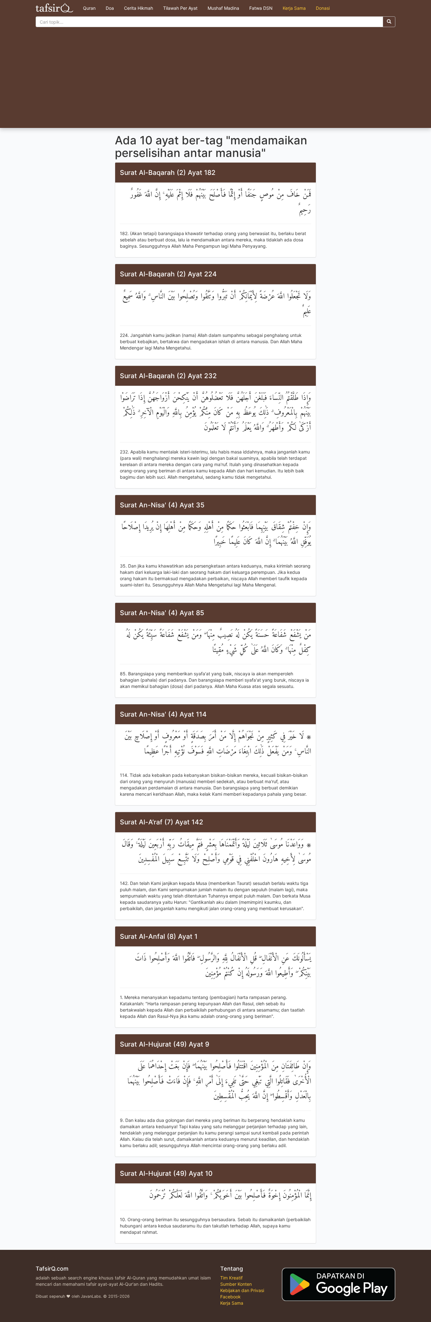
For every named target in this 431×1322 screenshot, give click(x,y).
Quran (89, 8)
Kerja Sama (294, 8)
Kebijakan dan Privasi (242, 1290)
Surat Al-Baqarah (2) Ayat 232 (168, 376)
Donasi (323, 8)
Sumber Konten (236, 1284)
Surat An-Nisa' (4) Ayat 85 (162, 613)
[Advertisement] (215, 81)
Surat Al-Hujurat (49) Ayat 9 (164, 1044)
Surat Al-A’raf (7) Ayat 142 (161, 822)
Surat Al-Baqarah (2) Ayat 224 (168, 274)
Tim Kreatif (231, 1277)
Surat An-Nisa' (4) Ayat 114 (163, 714)
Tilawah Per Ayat (180, 8)
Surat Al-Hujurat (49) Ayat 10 (166, 1173)
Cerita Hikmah (138, 8)
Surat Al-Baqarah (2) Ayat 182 (168, 172)
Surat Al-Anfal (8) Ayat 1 (159, 936)
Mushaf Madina (223, 8)
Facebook (230, 1296)
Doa (110, 8)
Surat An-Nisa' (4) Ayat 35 (162, 505)
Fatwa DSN (261, 8)
